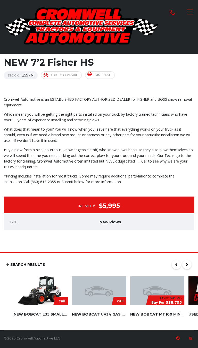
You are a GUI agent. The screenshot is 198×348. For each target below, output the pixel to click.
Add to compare (64, 75)
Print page (102, 75)
